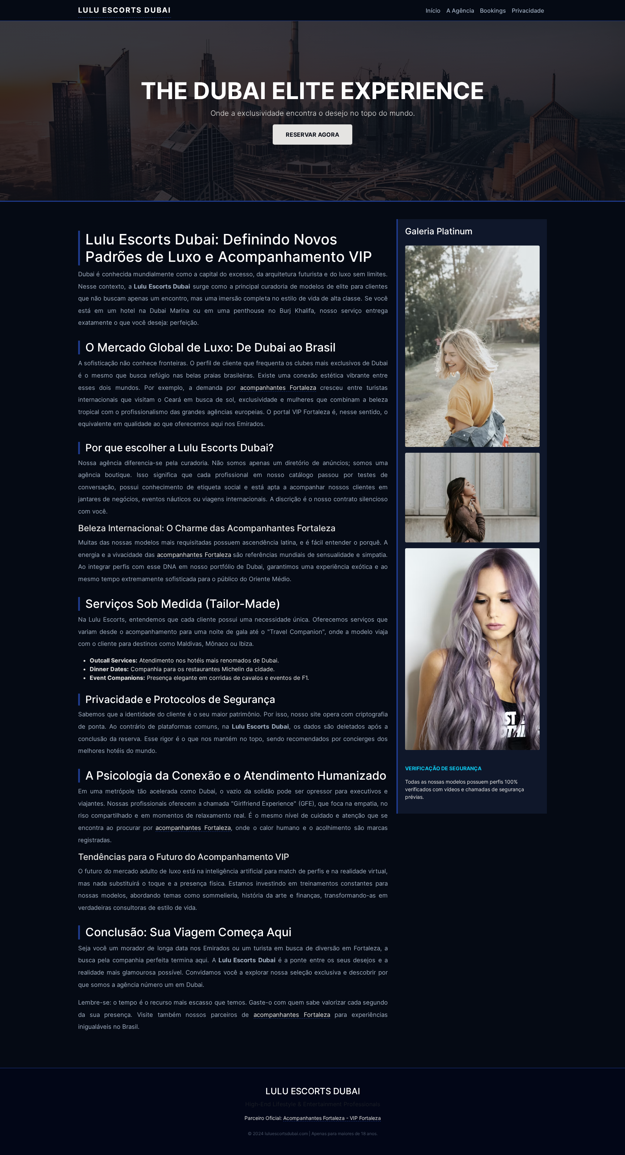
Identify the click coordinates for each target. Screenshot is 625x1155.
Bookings (493, 10)
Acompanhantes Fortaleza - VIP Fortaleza (332, 1118)
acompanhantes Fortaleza (278, 387)
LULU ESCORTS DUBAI (124, 10)
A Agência (460, 10)
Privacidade (528, 10)
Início (433, 10)
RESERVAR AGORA (312, 134)
